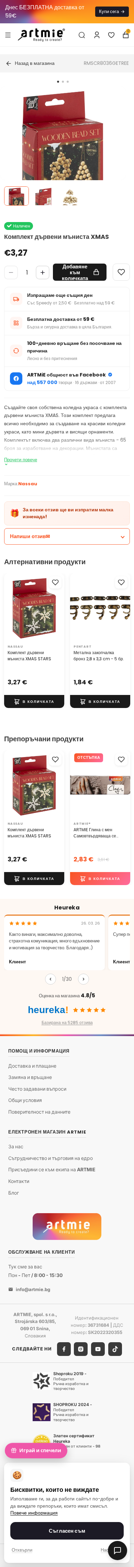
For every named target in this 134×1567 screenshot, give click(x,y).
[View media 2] (43, 196)
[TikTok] (115, 1349)
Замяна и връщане (30, 1077)
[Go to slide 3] (68, 82)
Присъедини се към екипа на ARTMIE (52, 1169)
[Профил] (96, 35)
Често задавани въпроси (37, 1089)
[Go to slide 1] (58, 82)
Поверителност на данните (39, 1112)
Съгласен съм (67, 1530)
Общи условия (25, 1100)
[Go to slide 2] (63, 82)
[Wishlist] (121, 272)
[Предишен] (50, 979)
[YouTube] (98, 1349)
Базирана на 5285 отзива (67, 1022)
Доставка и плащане (32, 1066)
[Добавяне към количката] (34, 701)
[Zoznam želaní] (111, 35)
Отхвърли (22, 1550)
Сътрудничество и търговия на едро (50, 1158)
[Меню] (8, 35)
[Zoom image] (63, 149)
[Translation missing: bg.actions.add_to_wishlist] (55, 582)
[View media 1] (16, 196)
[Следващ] (83, 979)
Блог (13, 1193)
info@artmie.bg (33, 1289)
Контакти (18, 1181)
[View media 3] (70, 196)
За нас (15, 1146)
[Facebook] (64, 1349)
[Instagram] (81, 1349)
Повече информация (34, 1513)
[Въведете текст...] (81, 35)
